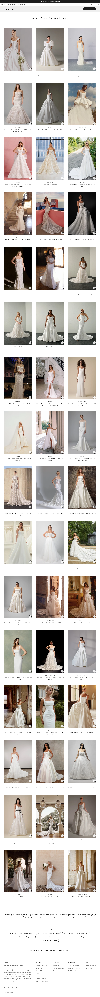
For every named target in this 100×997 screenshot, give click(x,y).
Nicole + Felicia (50, 182)
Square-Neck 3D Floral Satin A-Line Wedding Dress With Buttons (50, 678)
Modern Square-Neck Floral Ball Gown (82, 568)
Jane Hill (50, 730)
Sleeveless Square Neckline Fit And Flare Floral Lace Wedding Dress (50, 514)
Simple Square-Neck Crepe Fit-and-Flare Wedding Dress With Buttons (18, 678)
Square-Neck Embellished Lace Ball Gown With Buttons (82, 787)
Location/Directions (41, 978)
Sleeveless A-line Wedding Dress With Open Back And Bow (82, 185)
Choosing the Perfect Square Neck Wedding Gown (49, 951)
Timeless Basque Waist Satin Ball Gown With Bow (50, 622)
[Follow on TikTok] (21, 987)
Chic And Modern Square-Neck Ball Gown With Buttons (50, 787)
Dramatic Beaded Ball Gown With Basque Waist (82, 842)
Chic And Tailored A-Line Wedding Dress (82, 896)
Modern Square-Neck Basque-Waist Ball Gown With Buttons (18, 733)
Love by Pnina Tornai (18, 127)
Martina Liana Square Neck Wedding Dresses (48, 937)
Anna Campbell (18, 894)
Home (5, 14)
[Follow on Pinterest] (12, 987)
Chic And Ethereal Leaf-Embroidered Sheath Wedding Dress (18, 404)
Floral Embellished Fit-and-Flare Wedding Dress (82, 349)
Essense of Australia (82, 730)
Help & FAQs (39, 976)
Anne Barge (18, 182)
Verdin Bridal (82, 182)
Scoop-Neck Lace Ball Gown (50, 184)
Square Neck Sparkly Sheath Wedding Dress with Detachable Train (50, 294)
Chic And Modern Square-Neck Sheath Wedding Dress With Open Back (50, 733)
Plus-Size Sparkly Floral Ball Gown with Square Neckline (82, 294)
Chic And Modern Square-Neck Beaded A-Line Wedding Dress (50, 568)
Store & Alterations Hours (42, 981)
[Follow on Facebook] (4, 987)
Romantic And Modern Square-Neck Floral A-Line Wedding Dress (18, 842)
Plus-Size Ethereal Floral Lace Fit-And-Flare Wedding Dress (17, 294)
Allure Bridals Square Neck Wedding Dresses (22, 933)
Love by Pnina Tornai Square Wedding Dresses (48, 933)
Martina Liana (82, 237)
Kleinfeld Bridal (4, 4)
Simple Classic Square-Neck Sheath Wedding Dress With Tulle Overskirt (82, 404)
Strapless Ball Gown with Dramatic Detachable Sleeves (50, 75)
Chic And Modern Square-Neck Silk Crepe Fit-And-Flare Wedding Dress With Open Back (50, 404)
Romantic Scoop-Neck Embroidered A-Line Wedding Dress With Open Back (18, 185)
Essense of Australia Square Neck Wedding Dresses (76, 933)
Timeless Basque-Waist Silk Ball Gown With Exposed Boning (82, 733)
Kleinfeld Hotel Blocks (58, 968)
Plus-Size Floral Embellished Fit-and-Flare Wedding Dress (50, 349)
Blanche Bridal (50, 839)
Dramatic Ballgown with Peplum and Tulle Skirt (82, 129)
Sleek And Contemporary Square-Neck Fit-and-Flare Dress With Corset (82, 459)
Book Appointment (89, 8)
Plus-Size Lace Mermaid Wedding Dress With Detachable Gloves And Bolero (18, 130)
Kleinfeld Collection (82, 401)
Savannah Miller (82, 72)
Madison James (50, 237)
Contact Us (38, 973)
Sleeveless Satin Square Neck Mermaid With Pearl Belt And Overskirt (82, 514)
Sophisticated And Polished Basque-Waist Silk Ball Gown (50, 129)
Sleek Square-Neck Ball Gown (18, 896)
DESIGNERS (28, 9)
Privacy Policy (89, 968)
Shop (9, 14)
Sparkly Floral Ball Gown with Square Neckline (18, 349)
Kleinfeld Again (11, 4)
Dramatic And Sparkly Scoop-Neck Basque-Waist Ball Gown (82, 240)
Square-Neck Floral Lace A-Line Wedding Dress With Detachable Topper (18, 514)
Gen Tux (23, 4)
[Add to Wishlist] (30, 69)
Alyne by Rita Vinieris (82, 127)
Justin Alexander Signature (18, 346)
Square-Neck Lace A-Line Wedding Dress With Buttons (82, 622)
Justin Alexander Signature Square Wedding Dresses (75, 937)
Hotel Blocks (18, 4)
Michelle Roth (18, 565)
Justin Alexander (82, 620)
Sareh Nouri (50, 456)
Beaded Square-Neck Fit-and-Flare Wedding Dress (50, 896)
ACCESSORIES (37, 9)
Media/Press (39, 968)
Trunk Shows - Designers (74, 968)
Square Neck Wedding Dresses (18, 14)
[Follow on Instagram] (8, 987)
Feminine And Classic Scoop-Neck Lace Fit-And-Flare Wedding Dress (82, 75)
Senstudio (50, 127)
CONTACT (63, 9)
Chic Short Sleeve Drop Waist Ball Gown (18, 75)
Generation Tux (56, 970)
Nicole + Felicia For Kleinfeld (17, 72)
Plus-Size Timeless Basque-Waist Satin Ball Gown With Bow (18, 623)
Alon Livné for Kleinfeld (82, 894)
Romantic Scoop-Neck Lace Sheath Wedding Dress (50, 239)
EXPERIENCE (47, 9)
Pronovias (82, 456)
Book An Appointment (73, 965)
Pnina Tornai (50, 511)
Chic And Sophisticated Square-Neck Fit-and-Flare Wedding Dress (18, 459)
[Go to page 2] (54, 902)
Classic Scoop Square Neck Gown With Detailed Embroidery (18, 788)
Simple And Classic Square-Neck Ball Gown (18, 568)
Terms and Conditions (91, 965)
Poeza (50, 72)
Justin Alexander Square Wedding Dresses (22, 937)
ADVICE (56, 9)
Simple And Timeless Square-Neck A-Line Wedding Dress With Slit (50, 459)
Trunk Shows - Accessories (74, 970)
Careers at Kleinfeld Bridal (42, 965)
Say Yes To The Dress (41, 970)
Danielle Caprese (18, 839)
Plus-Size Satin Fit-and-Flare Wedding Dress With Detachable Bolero (17, 240)
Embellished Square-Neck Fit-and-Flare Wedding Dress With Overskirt (50, 842)
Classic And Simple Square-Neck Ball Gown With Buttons (82, 678)
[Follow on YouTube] (17, 987)
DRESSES (19, 9)
